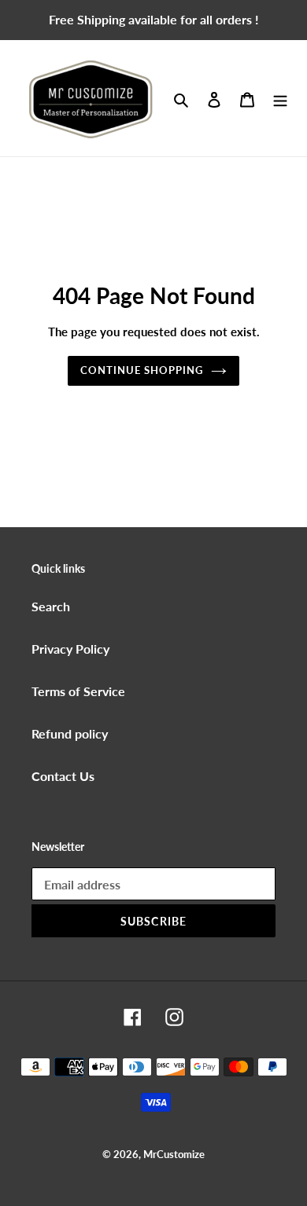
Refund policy (69, 733)
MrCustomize (174, 1154)
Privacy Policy (70, 648)
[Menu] (280, 98)
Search (50, 606)
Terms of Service (78, 691)
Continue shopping (142, 370)
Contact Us (62, 775)
